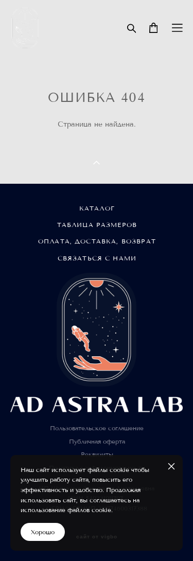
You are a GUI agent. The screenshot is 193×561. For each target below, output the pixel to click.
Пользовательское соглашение (97, 428)
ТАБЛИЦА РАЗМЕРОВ (97, 225)
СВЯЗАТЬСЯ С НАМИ (97, 258)
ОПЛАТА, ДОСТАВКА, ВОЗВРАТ (97, 241)
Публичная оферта (97, 441)
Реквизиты (97, 454)
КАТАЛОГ (97, 208)
